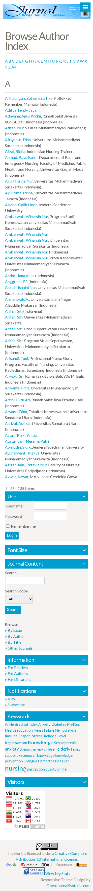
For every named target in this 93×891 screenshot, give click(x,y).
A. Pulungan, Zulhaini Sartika (29, 98)
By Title (14, 642)
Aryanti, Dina (16, 411)
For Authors (18, 673)
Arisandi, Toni (16, 358)
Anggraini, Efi (16, 281)
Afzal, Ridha (15, 151)
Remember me (23, 526)
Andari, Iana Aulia (19, 275)
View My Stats (57, 873)
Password (13, 516)
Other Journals (20, 648)
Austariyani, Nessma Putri (27, 441)
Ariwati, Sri (14, 376)
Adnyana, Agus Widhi (23, 116)
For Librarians (19, 679)
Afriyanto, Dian (18, 139)
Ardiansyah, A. (17, 299)
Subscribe (16, 704)
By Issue (15, 630)
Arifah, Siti (14, 311)
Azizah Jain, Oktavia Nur (26, 464)
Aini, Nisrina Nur (19, 181)
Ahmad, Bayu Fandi (21, 157)
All (13, 67)
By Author (16, 636)
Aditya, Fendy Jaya (20, 110)
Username (14, 506)
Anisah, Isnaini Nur (20, 287)
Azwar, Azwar (16, 476)
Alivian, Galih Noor (21, 204)
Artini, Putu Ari (17, 399)
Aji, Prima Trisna (19, 192)
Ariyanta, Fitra (17, 388)
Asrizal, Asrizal (17, 423)
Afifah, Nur (14, 127)
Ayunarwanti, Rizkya (22, 453)
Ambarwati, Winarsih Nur (26, 216)
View (12, 698)
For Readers (18, 667)
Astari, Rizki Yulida (21, 435)
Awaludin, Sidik (18, 447)
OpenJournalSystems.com (68, 885)
